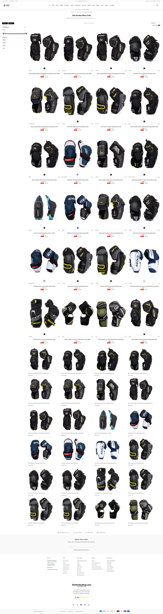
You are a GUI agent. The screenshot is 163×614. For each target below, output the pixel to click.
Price (4, 30)
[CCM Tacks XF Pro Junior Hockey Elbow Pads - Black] (144, 68)
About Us (147, 1)
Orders (78, 562)
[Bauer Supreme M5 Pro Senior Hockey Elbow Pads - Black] (44, 174)
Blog (16, 1)
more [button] (95, 18)
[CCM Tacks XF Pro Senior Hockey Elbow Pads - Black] (144, 228)
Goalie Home (5, 1)
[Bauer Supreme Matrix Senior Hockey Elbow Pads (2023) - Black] (111, 68)
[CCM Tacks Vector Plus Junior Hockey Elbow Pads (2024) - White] (144, 281)
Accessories (77, 5)
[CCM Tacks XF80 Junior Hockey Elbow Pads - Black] (111, 281)
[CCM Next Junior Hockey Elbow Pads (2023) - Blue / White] (44, 281)
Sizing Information (80, 573)
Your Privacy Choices (79, 611)
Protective (66, 5)
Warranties (79, 568)
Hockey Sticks (65, 560)
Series (4, 42)
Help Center (153, 1)
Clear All (10, 23)
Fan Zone (84, 5)
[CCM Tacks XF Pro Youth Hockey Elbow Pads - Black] (44, 334)
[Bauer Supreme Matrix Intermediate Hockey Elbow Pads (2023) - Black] (44, 68)
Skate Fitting (109, 562)
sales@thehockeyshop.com (52, 569)
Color (4, 45)
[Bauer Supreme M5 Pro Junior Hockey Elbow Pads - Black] (144, 174)
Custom (106, 5)
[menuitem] (50, 5)
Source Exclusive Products (97, 568)
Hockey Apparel (66, 568)
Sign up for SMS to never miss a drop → (81, 549)
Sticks (57, 5)
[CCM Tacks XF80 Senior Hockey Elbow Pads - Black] (77, 121)
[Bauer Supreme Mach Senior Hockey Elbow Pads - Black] (111, 174)
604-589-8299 (49, 567)
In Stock (4, 23)
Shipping (78, 564)
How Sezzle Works (80, 575)
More (102, 5)
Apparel (89, 5)
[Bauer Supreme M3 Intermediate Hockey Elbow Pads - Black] (144, 334)
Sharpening (109, 564)
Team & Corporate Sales (96, 567)
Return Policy (79, 567)
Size (4, 48)
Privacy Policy (70, 611)
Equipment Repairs (110, 571)
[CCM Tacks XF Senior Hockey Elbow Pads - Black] (77, 281)
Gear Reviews (94, 564)
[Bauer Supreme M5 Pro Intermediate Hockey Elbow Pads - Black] (144, 121)
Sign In (158, 1)
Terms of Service (63, 611)
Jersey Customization (111, 560)
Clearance (65, 571)
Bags (94, 5)
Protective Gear (66, 567)
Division (5, 37)
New (53, 5)
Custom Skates (110, 568)
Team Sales (11, 1)
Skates (61, 5)
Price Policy (79, 571)
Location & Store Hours (96, 562)
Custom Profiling (110, 567)
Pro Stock (112, 5)
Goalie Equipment (66, 564)
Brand (4, 40)
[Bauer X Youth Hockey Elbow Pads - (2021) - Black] (44, 228)
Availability (6, 27)
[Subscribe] (93, 546)
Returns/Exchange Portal (82, 560)
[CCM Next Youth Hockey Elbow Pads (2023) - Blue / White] (77, 174)
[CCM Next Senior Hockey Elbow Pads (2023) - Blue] (77, 228)
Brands (98, 5)
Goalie (71, 5)
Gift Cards (65, 573)
